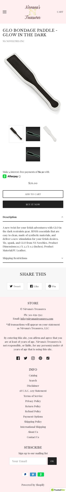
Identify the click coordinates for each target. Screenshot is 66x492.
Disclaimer (33, 385)
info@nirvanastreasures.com (36, 318)
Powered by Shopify (33, 484)
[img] (18, 358)
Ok (52, 461)
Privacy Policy (33, 401)
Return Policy (33, 406)
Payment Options (33, 416)
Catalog (33, 375)
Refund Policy (33, 411)
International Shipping (33, 426)
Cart (60, 11)
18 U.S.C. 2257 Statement (33, 390)
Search (33, 380)
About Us (33, 432)
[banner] (32, 11)
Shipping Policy (33, 421)
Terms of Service (33, 396)
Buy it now (33, 204)
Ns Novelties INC (14, 41)
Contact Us (33, 437)
